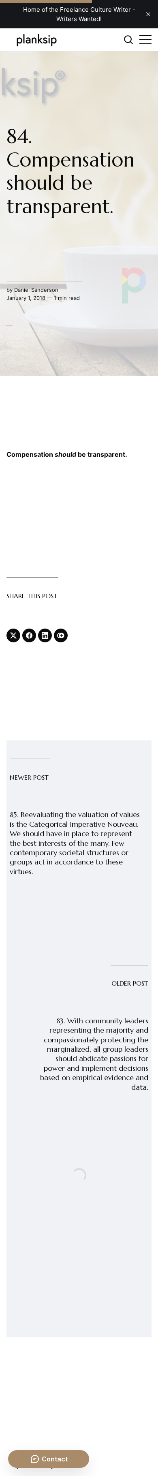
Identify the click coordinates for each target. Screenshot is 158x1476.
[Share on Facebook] (29, 635)
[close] (148, 14)
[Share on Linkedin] (45, 635)
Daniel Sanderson (36, 290)
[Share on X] (13, 635)
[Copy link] (61, 635)
